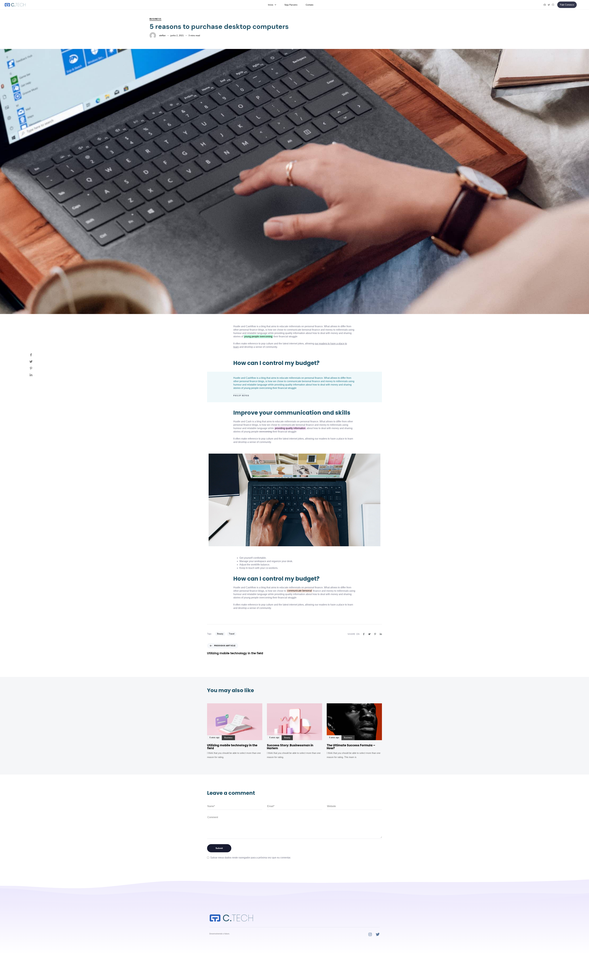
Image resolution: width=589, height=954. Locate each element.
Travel (231, 634)
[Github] (553, 5)
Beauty (220, 634)
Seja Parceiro (290, 5)
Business (155, 19)
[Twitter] (549, 5)
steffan (162, 35)
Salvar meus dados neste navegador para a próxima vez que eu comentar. (250, 857)
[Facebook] (545, 5)
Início (270, 5)
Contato (309, 5)
